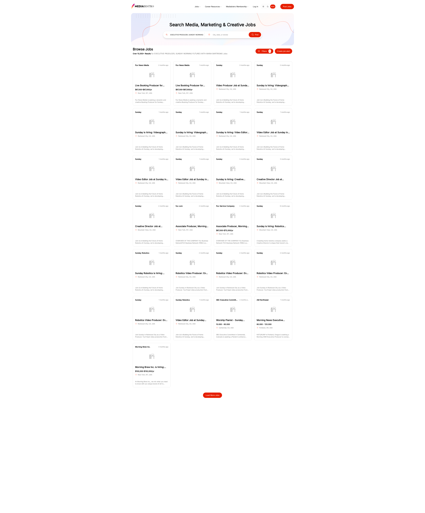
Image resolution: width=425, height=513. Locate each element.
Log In (255, 6)
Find (256, 35)
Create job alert (283, 51)
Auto (272, 6)
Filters (266, 51)
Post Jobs (287, 6)
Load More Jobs (212, 395)
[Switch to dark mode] (268, 7)
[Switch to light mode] (263, 7)
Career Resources (212, 6)
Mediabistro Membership (236, 6)
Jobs (197, 6)
